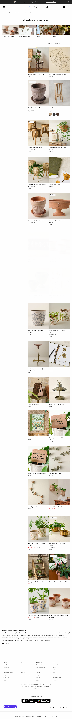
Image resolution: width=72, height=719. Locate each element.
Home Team (39, 670)
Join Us (58, 7)
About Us (39, 662)
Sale (5, 680)
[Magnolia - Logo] (36, 7)
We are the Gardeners (34, 411)
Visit (21, 662)
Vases (54, 36)
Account (55, 667)
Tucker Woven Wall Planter (57, 480)
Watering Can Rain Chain (35, 480)
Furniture (6, 667)
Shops (21, 665)
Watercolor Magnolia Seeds (57, 269)
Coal (54, 114)
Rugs (5, 675)
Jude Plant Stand (54, 82)
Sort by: (50, 43)
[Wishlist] (64, 7)
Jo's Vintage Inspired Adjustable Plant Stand (37, 343)
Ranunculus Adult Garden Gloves (59, 555)
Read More (5, 644)
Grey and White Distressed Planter (38, 304)
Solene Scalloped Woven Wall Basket (57, 122)
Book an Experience (25, 675)
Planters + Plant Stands (8, 36)
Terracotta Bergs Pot (55, 233)
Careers (38, 672)
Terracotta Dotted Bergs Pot (36, 194)
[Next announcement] (69, 2)
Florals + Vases (18, 13)
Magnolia (22, 716)
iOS (29, 701)
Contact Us (56, 665)
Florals (38, 36)
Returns (55, 675)
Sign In (52, 7)
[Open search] (47, 7)
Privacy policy (52, 716)
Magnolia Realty (40, 667)
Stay (21, 670)
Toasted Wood (50, 114)
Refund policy (30, 716)
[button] (4, 7)
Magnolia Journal (40, 665)
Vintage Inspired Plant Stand (36, 555)
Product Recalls (57, 677)
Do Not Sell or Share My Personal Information (37, 718)
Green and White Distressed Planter (36, 518)
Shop (4, 13)
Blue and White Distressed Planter (38, 589)
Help (54, 662)
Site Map (55, 680)
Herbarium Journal (54, 342)
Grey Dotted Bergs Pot (35, 82)
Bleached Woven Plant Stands (37, 158)
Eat (21, 667)
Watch (38, 680)
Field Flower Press (54, 158)
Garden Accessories (36, 21)
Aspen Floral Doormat (34, 233)
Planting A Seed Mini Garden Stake (57, 412)
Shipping (55, 672)
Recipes (38, 677)
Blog (37, 675)
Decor (10, 13)
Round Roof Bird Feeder (56, 378)
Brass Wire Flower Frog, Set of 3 (58, 48)
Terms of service (41, 716)
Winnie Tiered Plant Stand (35, 48)
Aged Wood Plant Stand (35, 121)
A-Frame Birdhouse (33, 378)
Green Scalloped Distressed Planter (57, 305)
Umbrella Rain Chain (55, 447)
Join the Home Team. (51, 2)
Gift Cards (6, 677)
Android (43, 701)
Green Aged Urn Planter (35, 269)
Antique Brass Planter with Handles (57, 518)
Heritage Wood (57, 114)
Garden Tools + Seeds (24, 36)
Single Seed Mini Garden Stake (37, 447)
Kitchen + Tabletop (9, 672)
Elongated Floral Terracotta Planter (59, 194)
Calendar (22, 672)
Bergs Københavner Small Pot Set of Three (59, 590)
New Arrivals (7, 665)
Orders (54, 670)
